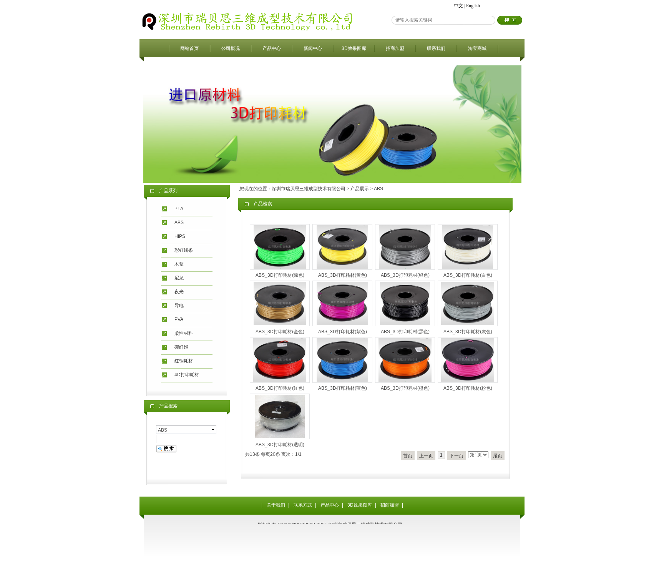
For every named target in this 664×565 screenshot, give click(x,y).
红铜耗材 (183, 361)
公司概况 (230, 48)
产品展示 (359, 188)
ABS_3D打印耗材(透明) (280, 444)
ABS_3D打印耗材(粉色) (467, 388)
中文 (458, 5)
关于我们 (276, 505)
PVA (178, 319)
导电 (179, 305)
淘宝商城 (477, 48)
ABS (179, 222)
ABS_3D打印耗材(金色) (280, 331)
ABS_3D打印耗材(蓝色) (342, 388)
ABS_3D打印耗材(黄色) (342, 275)
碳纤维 (181, 347)
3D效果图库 (354, 48)
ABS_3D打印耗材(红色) (280, 388)
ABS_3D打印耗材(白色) (467, 275)
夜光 (179, 291)
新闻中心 (313, 48)
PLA (178, 208)
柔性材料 (183, 333)
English (473, 5)
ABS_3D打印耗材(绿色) (280, 275)
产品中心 (271, 48)
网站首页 (189, 48)
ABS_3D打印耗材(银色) (405, 275)
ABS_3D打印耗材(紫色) (342, 331)
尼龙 (179, 278)
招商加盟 (395, 48)
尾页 (497, 456)
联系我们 (436, 48)
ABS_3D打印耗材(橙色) (405, 388)
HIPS (179, 236)
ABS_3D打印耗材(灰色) (467, 331)
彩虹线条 (183, 250)
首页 (407, 456)
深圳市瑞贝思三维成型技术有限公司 (308, 188)
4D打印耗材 (186, 374)
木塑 (179, 264)
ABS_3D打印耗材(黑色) (405, 331)
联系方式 (303, 505)
